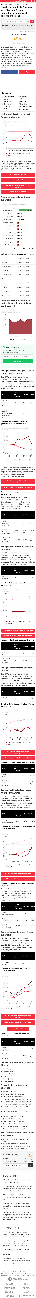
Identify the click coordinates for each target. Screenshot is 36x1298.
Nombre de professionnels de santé (9, 106)
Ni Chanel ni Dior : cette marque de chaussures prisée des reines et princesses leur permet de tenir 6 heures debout (17, 1234)
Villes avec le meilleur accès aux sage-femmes (19, 1016)
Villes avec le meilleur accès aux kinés (19, 874)
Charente (25, 4)
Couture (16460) (8, 1071)
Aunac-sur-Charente (9, 1092)
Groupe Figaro (16, 1275)
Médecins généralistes (24, 98)
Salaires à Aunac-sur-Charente (13, 1109)
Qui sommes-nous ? (8, 1272)
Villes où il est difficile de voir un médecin (18, 487)
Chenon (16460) (8, 1079)
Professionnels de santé (12, 4)
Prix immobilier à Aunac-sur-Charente (15, 1124)
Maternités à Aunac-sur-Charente (13, 1121)
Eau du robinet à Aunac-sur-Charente (15, 1126)
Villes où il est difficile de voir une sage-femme (18, 1023)
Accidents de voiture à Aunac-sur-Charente (17, 1104)
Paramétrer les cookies (21, 1273)
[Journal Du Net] (26, 1284)
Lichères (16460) (8, 1074)
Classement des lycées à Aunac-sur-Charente (17, 1102)
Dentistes (23, 101)
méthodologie (5, 57)
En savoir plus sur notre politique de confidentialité (16, 365)
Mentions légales (6, 1275)
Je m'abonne (17, 361)
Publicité (22, 1272)
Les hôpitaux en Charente (18, 192)
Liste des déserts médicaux (18, 175)
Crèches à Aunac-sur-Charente (13, 1116)
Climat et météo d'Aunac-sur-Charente (15, 1106)
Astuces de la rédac (10, 1161)
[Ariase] (9, 1296)
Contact (17, 1272)
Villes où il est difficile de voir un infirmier (18, 758)
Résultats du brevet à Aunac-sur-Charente (16, 1146)
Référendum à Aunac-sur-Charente (14, 1129)
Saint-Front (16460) (9, 1069)
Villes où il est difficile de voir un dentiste (18, 636)
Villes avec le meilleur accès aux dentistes (19, 630)
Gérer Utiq (31, 1273)
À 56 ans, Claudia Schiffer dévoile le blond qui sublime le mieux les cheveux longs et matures (17, 1206)
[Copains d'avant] (9, 1292)
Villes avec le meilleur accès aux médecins (19, 482)
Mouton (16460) (8, 1076)
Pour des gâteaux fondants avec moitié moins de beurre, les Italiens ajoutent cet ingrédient (16, 1252)
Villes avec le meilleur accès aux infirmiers (19, 752)
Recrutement (29, 1272)
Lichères (29, 25)
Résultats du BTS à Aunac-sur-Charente (15, 1149)
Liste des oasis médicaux (18, 180)
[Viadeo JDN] (26, 1292)
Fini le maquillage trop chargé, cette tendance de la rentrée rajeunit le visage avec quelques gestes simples (16, 1261)
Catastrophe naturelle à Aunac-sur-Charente (17, 1099)
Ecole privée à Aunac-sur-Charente (14, 1119)
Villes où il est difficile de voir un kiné (18, 879)
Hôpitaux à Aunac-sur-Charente (13, 1097)
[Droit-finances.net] (26, 1288)
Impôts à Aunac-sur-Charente (12, 1114)
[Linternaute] (9, 1288)
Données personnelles (8, 1273)
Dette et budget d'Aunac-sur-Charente (15, 1111)
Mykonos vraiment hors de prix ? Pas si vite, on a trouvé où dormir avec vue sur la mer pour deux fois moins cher (17, 1189)
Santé (6, 1158)
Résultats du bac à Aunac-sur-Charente (15, 1144)
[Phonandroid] (26, 1295)
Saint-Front (13, 25)
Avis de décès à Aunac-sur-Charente (14, 1094)
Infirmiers (23, 104)
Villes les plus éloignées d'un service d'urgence (18, 186)
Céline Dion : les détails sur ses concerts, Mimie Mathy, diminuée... (16, 1181)
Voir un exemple (28, 1159)
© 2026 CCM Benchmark (27, 1275)
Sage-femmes (24, 109)
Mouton (4, 27)
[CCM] (9, 1284)
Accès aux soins (9, 97)
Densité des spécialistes (7, 100)
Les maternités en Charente (18, 1029)
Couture (21, 25)
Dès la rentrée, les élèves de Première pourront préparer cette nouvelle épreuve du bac (18, 1197)
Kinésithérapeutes (26, 107)
